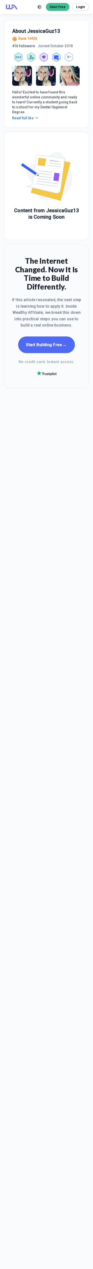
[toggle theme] (39, 7)
